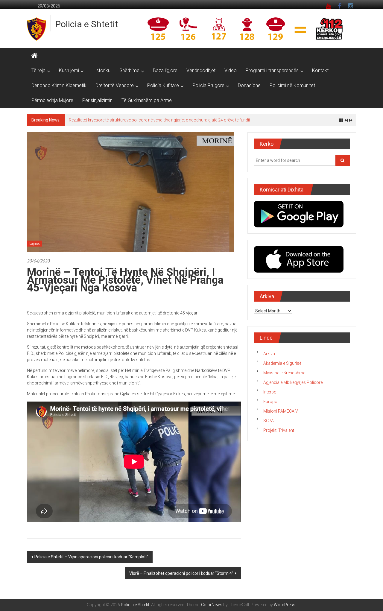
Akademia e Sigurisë (282, 363)
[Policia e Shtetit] (34, 55)
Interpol (270, 392)
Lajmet (34, 243)
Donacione (249, 85)
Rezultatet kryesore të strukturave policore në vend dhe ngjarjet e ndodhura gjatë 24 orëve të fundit (159, 120)
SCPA (268, 420)
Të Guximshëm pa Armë (146, 100)
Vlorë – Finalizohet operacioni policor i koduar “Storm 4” (181, 573)
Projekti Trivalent (278, 430)
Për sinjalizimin (97, 100)
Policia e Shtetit (86, 24)
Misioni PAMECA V (280, 411)
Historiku (101, 70)
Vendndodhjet (200, 70)
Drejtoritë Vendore (114, 85)
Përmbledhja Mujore (52, 100)
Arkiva (269, 353)
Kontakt (320, 70)
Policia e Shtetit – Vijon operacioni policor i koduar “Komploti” (91, 556)
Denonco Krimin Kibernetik (58, 85)
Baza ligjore (165, 70)
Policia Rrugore (208, 85)
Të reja (38, 70)
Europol (270, 401)
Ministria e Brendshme (284, 372)
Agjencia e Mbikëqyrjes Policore (293, 382)
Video (230, 70)
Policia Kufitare (163, 85)
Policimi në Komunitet (292, 85)
